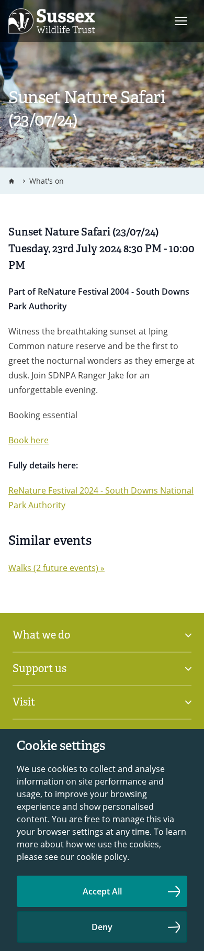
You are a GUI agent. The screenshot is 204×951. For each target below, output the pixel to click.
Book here (28, 440)
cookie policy (101, 857)
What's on (46, 181)
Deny (102, 927)
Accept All (102, 891)
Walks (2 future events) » (56, 568)
